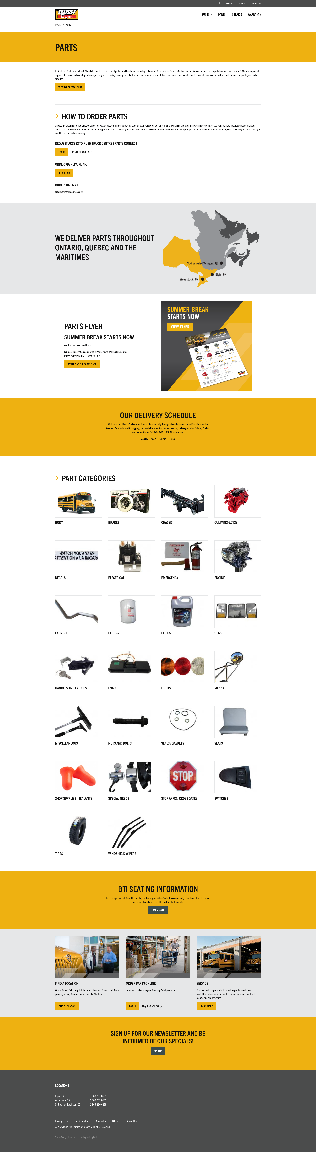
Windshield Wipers (122, 853)
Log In (61, 152)
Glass (218, 632)
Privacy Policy (61, 1121)
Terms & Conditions (82, 1121)
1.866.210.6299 (98, 1104)
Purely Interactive (68, 1137)
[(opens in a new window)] (206, 346)
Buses (206, 14)
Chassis (167, 522)
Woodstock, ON (62, 1100)
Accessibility (102, 1121)
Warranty (254, 14)
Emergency (169, 577)
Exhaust (61, 632)
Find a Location (66, 1006)
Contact (242, 3)
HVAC (112, 688)
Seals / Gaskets (172, 743)
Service (237, 14)
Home (58, 24)
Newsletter (131, 1121)
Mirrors (220, 688)
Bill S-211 (117, 1121)
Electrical (116, 577)
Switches (221, 798)
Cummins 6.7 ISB (226, 522)
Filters (113, 632)
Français (256, 3)
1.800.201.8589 (98, 1096)
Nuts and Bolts (120, 743)
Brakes (113, 522)
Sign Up (158, 1051)
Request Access (81, 152)
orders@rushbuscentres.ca (67, 191)
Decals (60, 577)
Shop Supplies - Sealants (73, 798)
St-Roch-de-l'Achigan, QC (67, 1104)
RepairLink (64, 172)
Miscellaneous (66, 743)
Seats (218, 743)
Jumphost (93, 1137)
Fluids (166, 632)
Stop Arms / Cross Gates (179, 798)
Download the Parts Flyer (81, 364)
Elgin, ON (59, 1096)
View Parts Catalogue (70, 87)
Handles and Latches (71, 688)
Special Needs (118, 798)
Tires (59, 853)
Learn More (158, 910)
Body (59, 522)
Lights (166, 688)
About (229, 3)
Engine (219, 577)
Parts (222, 14)
